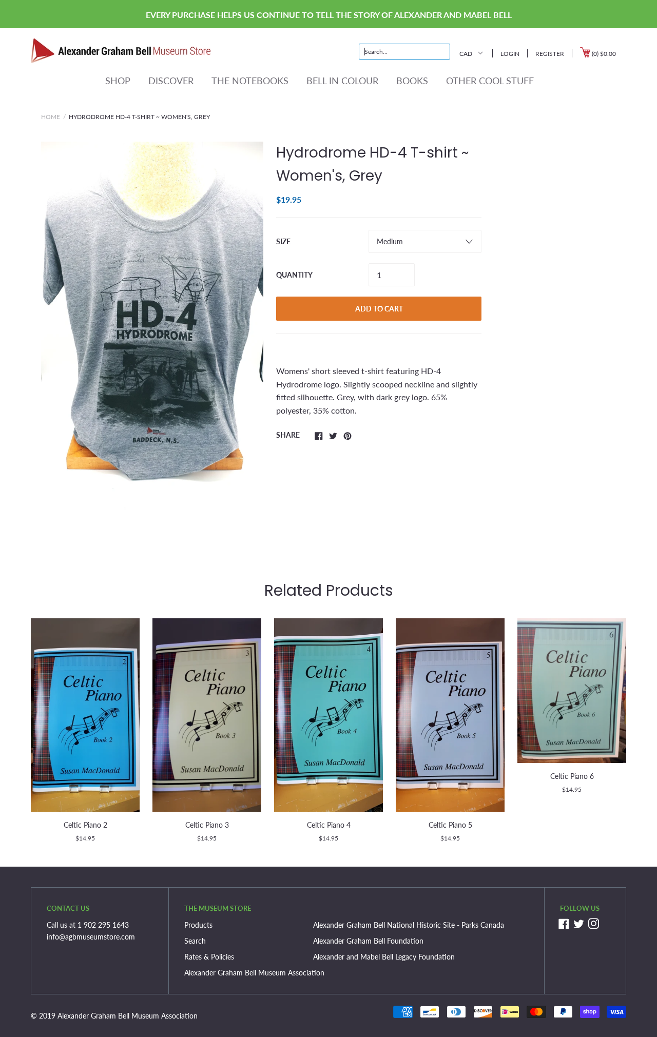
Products (198, 925)
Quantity (294, 274)
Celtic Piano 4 (329, 824)
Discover (171, 80)
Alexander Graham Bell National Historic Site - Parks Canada (408, 925)
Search (195, 940)
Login (509, 53)
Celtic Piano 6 (572, 776)
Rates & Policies (209, 956)
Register (549, 53)
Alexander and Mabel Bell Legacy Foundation (384, 956)
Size (283, 241)
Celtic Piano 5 (450, 824)
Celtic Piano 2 (85, 824)
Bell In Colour (342, 80)
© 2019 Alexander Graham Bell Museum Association (114, 1015)
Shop (117, 80)
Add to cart (379, 308)
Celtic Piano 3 (207, 824)
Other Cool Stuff (490, 80)
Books (412, 80)
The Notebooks (249, 80)
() (603, 53)
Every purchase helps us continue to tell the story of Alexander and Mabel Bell (329, 14)
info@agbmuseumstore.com (91, 936)
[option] (152, 339)
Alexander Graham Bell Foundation (368, 940)
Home (50, 117)
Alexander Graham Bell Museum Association (254, 972)
